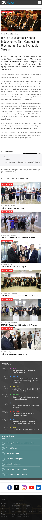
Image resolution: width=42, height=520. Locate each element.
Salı (13, 403)
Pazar (14, 368)
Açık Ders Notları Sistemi (16, 474)
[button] (4, 20)
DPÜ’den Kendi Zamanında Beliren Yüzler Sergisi (18, 237)
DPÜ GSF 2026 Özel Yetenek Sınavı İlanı (26, 430)
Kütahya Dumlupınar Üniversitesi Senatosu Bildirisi (23, 372)
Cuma (14, 427)
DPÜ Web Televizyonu (14, 459)
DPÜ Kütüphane (12, 453)
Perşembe (15, 395)
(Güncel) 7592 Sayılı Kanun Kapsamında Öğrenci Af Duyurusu (25, 398)
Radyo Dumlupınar (13, 464)
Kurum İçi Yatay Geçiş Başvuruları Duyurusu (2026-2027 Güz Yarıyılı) (24, 423)
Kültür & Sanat (14, 34)
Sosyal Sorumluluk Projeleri (17, 469)
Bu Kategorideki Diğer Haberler (14, 179)
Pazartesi (15, 376)
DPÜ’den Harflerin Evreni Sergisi (12, 208)
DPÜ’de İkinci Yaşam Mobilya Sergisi (14, 354)
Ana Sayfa (4, 34)
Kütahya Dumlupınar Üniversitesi (20, 443)
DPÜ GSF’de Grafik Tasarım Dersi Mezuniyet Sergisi (19, 296)
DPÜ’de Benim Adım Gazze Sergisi (13, 267)
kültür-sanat (7, 12)
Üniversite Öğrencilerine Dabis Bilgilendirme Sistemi (23, 414)
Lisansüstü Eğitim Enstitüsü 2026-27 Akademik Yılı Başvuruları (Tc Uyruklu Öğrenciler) (25, 381)
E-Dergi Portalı (12, 448)
